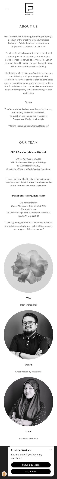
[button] (7, 9)
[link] (29, 9)
